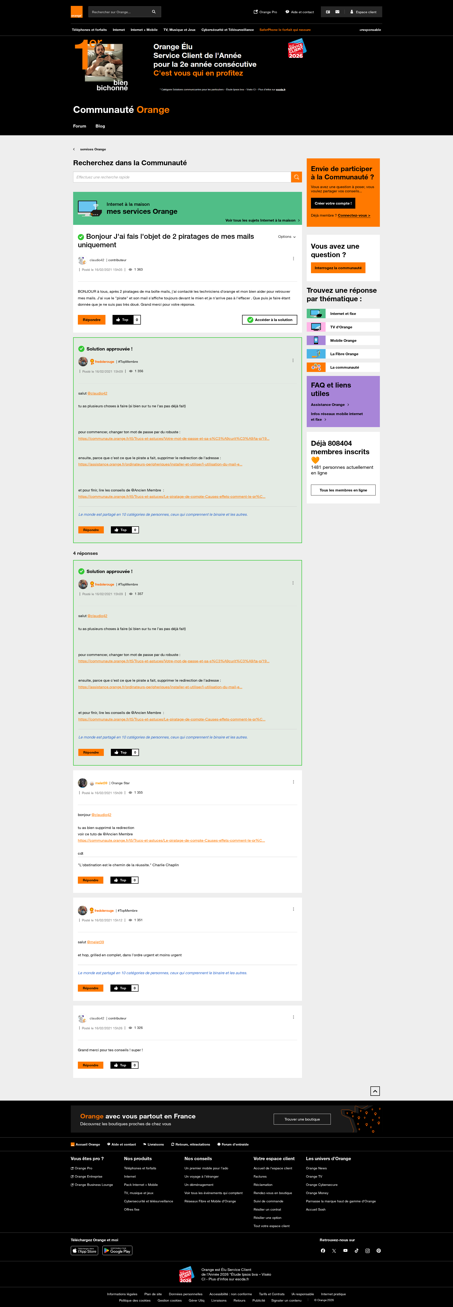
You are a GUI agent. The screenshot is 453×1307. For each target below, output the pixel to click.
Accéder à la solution (273, 319)
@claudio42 (97, 393)
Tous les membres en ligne (343, 490)
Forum (79, 125)
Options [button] (284, 236)
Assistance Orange (328, 404)
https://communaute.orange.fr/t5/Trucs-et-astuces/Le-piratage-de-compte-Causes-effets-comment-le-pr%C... (171, 496)
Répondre (92, 319)
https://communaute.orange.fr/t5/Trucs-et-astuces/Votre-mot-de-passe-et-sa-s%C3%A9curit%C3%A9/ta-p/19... (173, 438)
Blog (100, 125)
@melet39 (95, 942)
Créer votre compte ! (333, 203)
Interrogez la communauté (338, 267)
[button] (293, 258)
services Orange (93, 149)
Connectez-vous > (354, 215)
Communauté (121, 109)
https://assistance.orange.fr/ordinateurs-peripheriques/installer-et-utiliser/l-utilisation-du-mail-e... (160, 464)
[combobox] (182, 177)
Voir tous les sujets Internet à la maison (260, 220)
